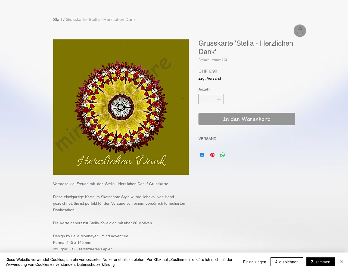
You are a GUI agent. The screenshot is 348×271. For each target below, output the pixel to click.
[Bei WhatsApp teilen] (222, 155)
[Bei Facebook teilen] (202, 155)
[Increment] (219, 99)
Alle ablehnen (287, 261)
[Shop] (300, 30)
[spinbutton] (211, 99)
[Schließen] (341, 262)
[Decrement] (202, 99)
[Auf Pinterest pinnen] (212, 155)
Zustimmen (320, 261)
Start (57, 19)
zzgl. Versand (209, 78)
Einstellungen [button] (254, 261)
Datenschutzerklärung (96, 264)
